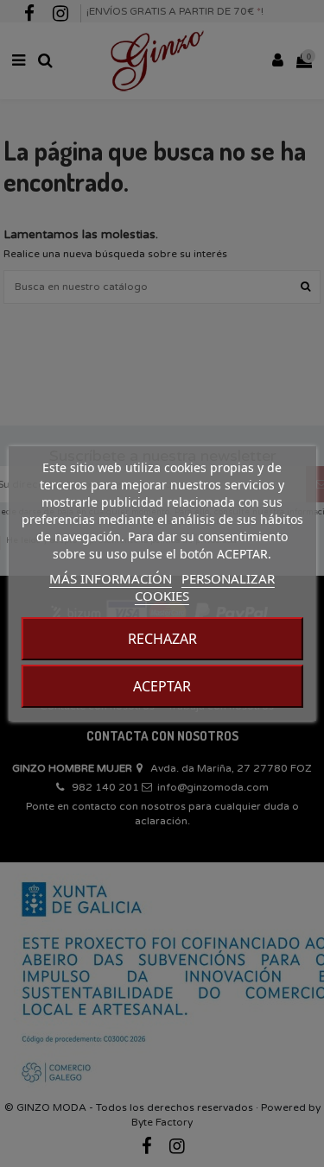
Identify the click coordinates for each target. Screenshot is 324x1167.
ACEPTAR (162, 686)
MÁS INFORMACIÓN (110, 578)
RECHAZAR (162, 638)
